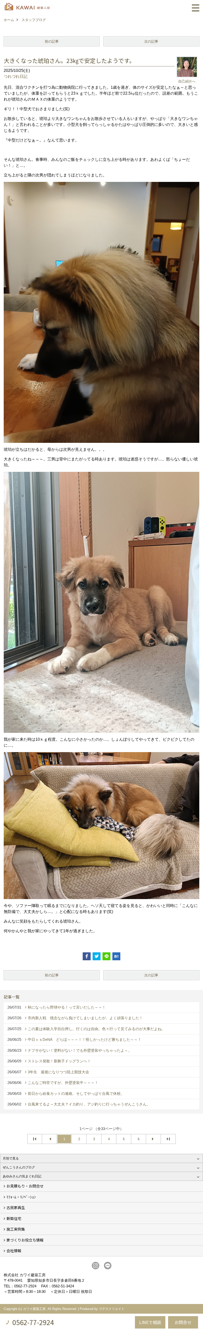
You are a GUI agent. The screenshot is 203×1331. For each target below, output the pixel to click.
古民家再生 (15, 1207)
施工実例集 (15, 1229)
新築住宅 (13, 1218)
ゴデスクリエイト (112, 1309)
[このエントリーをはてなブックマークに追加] (116, 956)
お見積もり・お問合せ (25, 1186)
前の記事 (52, 41)
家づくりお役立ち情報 (25, 1240)
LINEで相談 (150, 1322)
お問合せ (183, 1322)
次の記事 (151, 41)
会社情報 (13, 1250)
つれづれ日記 (15, 76)
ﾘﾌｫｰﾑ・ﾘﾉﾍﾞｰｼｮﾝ (21, 1196)
